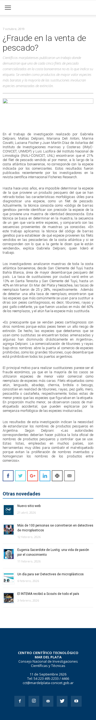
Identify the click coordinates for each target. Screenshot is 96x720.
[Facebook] (19, 701)
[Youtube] (76, 701)
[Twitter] (62, 701)
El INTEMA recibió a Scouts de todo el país (48, 594)
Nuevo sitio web (29, 506)
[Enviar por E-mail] (69, 475)
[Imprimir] (57, 475)
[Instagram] (34, 701)
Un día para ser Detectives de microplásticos (50, 574)
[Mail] (48, 701)
